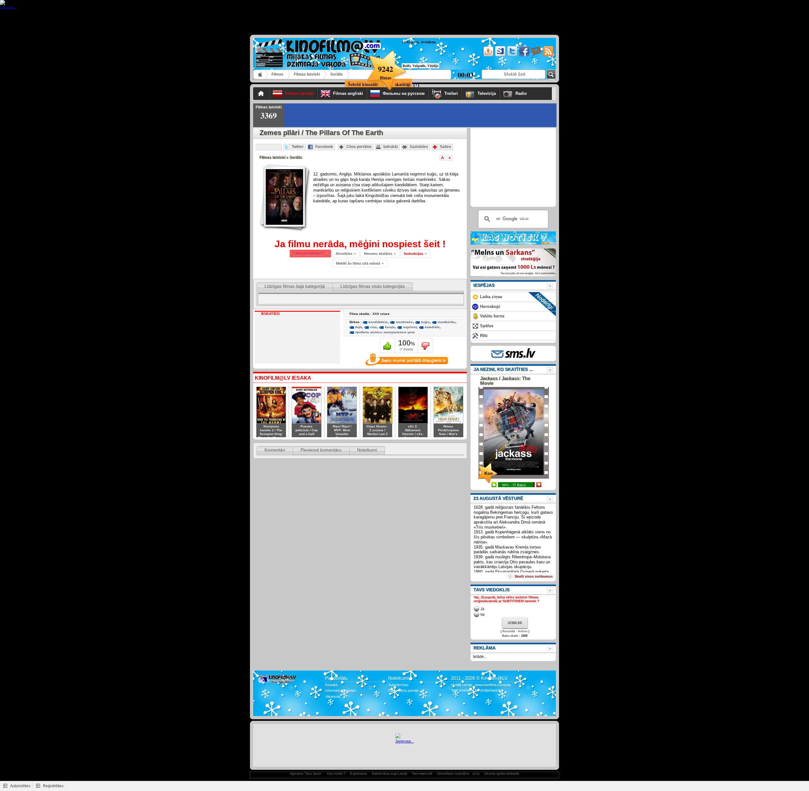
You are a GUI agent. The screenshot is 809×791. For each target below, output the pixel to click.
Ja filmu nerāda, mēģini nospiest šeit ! (360, 244)
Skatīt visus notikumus (533, 576)
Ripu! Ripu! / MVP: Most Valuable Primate (342, 432)
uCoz (476, 773)
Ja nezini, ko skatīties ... (503, 369)
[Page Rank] (262, 709)
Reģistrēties (53, 786)
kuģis (425, 322)
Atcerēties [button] (344, 253)
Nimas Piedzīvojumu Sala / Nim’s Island (448, 432)
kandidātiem (377, 322)
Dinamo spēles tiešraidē (501, 773)
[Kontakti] (535, 55)
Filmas (277, 74)
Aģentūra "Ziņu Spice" (306, 773)
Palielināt (442, 158)
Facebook (324, 146)
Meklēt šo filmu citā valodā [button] (358, 263)
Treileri (451, 93)
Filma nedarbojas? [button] (308, 253)
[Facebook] (523, 55)
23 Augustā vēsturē (498, 498)
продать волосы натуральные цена (385, 332)
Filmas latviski (307, 74)
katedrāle (432, 327)
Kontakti (331, 685)
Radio (531, 93)
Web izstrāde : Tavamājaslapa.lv (476, 690)
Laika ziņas (491, 296)
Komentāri (275, 449)
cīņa (373, 327)
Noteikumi (367, 449)
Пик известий (422, 773)
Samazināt (450, 158)
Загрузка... (404, 741)
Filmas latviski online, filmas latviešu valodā (260, 74)
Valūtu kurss (492, 316)
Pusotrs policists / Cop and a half (306, 430)
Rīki (484, 335)
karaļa (390, 327)
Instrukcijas (413, 253)
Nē (482, 614)
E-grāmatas (358, 773)
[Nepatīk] (425, 345)
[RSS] (547, 55)
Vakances (332, 696)
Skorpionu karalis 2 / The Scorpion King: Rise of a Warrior (271, 432)
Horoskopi (490, 306)
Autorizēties (20, 786)
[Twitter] (511, 55)
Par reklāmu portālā (403, 690)
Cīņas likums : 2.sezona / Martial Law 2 (377, 430)
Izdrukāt (390, 146)
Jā (482, 609)
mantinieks (404, 322)
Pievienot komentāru (321, 449)
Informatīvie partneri (340, 690)
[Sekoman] (499, 55)
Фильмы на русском (404, 93)
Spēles (486, 325)
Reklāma (484, 647)
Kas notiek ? (336, 773)
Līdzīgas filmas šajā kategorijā (295, 286)
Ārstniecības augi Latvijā (389, 773)
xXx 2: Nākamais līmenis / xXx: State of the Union (412, 434)
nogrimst (410, 327)
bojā (358, 327)
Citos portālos (359, 146)
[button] (415, 253)
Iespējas (484, 285)
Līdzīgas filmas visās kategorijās (372, 286)
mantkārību (446, 322)
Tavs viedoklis (491, 589)
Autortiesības (398, 685)
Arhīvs (522, 631)
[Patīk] (387, 345)
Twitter (298, 146)
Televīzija (486, 93)
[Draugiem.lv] (487, 55)
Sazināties (419, 146)
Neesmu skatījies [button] (378, 253)
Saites (445, 146)
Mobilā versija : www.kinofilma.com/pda (481, 685)
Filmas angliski (348, 93)
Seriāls (336, 74)
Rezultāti (508, 631)
